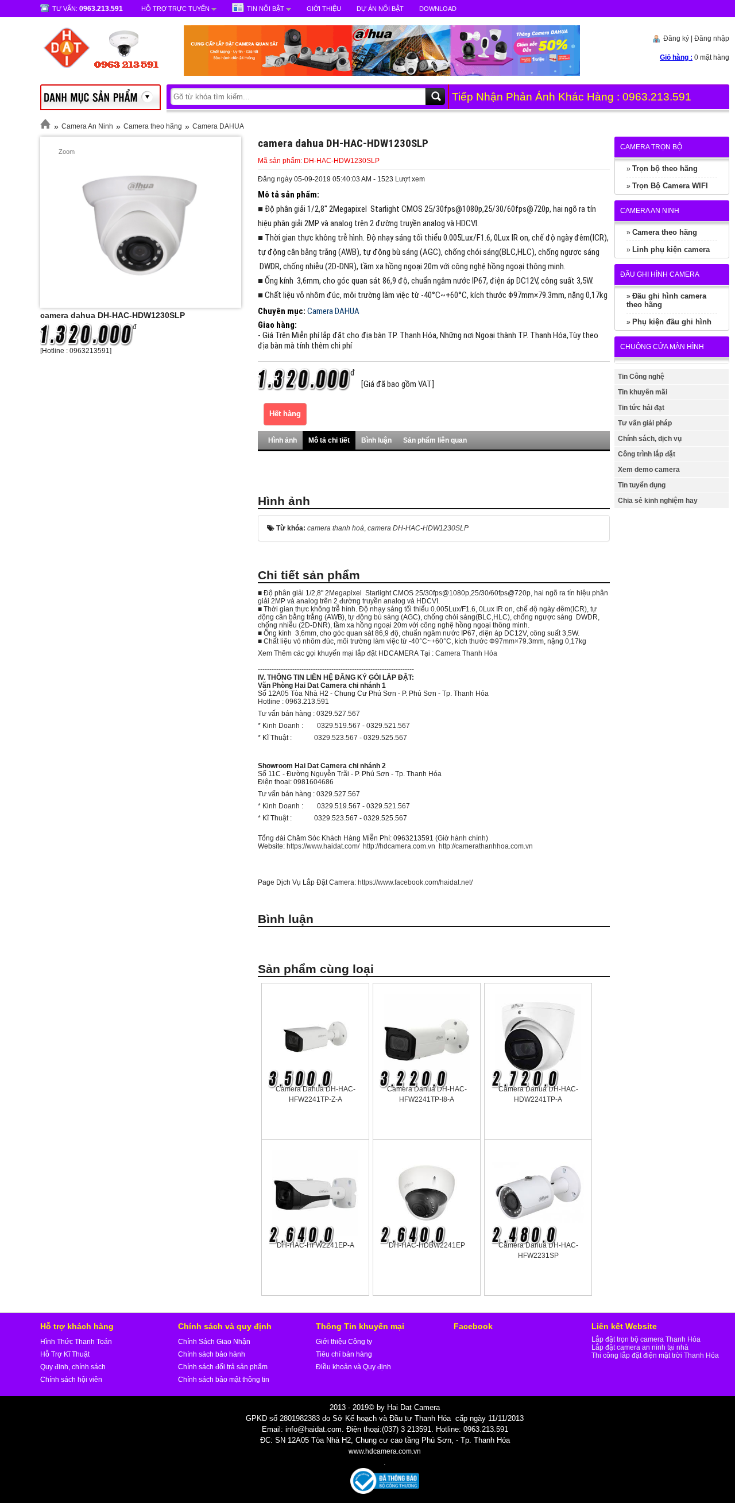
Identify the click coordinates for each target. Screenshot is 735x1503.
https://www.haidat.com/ (323, 846)
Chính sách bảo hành (211, 1354)
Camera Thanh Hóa (466, 653)
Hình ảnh (282, 440)
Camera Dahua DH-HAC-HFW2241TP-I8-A (427, 1094)
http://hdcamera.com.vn (399, 846)
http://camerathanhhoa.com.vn (486, 846)
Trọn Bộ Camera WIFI (670, 185)
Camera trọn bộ (651, 147)
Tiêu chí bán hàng (344, 1354)
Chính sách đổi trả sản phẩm (223, 1367)
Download (438, 8)
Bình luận (376, 440)
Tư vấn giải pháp (645, 423)
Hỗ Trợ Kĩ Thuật (65, 1354)
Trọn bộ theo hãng (665, 168)
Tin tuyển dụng (642, 485)
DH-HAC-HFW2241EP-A (315, 1245)
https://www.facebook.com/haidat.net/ (415, 882)
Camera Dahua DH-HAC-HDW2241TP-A (538, 1094)
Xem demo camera (649, 470)
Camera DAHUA (218, 126)
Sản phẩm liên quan (435, 440)
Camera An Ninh (87, 126)
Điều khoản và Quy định (353, 1367)
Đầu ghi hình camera (659, 274)
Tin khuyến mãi (642, 392)
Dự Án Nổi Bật (380, 8)
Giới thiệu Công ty (344, 1342)
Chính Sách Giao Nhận (214, 1342)
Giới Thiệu (324, 8)
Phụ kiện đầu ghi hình (671, 321)
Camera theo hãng (152, 126)
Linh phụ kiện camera (671, 249)
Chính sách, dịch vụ (650, 439)
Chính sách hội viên (71, 1380)
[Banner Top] (370, 73)
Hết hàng (285, 413)
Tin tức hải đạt (641, 408)
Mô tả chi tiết (329, 440)
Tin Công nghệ (641, 377)
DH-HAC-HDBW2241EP (427, 1245)
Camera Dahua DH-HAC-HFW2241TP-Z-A (315, 1094)
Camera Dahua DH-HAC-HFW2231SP (538, 1250)
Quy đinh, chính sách (73, 1367)
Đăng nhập (711, 38)
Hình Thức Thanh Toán (76, 1342)
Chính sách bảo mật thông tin (223, 1380)
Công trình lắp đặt (646, 454)
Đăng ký (676, 38)
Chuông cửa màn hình (662, 347)
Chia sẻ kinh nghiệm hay (658, 501)
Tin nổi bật (265, 8)
